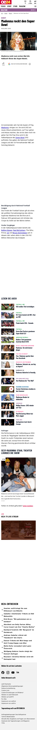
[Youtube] (12, 672)
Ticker (3, 6)
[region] (18, 480)
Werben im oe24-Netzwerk (9, 695)
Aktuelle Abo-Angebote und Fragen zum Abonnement (18, 719)
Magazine (22, 6)
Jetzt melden (28, 506)
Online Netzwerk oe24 (8, 678)
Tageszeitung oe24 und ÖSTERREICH (13, 708)
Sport (9, 6)
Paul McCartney (19, 230)
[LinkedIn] (18, 672)
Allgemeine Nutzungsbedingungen (12, 686)
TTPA (3, 723)
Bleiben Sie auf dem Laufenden (11, 666)
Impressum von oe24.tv (8, 703)
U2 (8, 232)
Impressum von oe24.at (8, 701)
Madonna (5, 127)
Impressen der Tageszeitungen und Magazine (15, 721)
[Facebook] (2, 672)
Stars (15, 6)
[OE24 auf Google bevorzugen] (30, 64)
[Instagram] (7, 672)
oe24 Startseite (6, 684)
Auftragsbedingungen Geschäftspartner (13, 714)
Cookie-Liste (5, 690)
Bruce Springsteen (20, 232)
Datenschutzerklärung (8, 688)
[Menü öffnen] (35, 6)
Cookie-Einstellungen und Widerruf (12, 693)
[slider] (10, 537)
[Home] (2, 13)
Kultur (4, 10)
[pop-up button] (30, 537)
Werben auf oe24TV (7, 697)
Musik (10, 13)
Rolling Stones (6, 230)
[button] (18, 530)
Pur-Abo (4, 699)
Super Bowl (20, 137)
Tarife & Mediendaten (8, 717)
